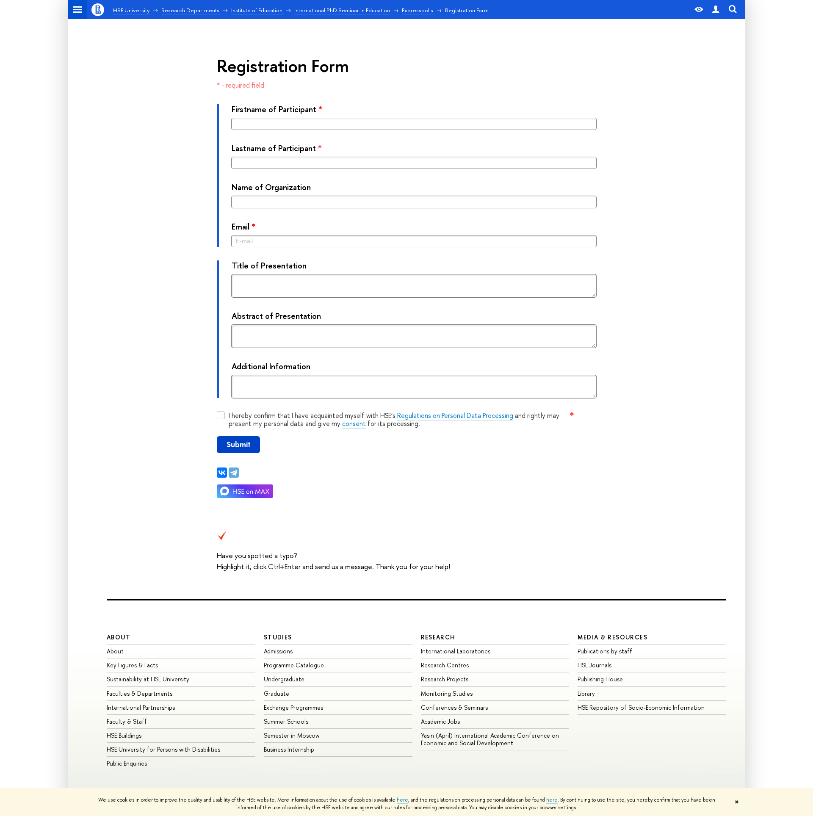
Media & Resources (612, 637)
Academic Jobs (440, 721)
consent (354, 423)
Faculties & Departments (139, 693)
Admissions (278, 651)
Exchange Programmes (293, 707)
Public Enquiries (127, 763)
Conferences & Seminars (454, 707)
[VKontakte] (222, 472)
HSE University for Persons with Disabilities (163, 749)
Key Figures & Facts (132, 665)
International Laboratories (455, 651)
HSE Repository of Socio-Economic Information (641, 707)
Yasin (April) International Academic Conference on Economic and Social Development (490, 739)
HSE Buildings (124, 735)
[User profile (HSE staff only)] (715, 9)
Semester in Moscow (292, 735)
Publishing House (600, 679)
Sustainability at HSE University (148, 679)
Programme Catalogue (294, 665)
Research (438, 637)
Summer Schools (286, 721)
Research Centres (445, 665)
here (402, 800)
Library (586, 693)
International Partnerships (141, 707)
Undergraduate (284, 679)
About (118, 637)
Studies (278, 637)
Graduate (276, 693)
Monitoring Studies (447, 693)
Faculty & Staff (127, 721)
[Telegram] (234, 472)
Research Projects (444, 679)
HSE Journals (594, 665)
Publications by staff (605, 651)
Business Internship (289, 749)
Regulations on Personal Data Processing (455, 415)
